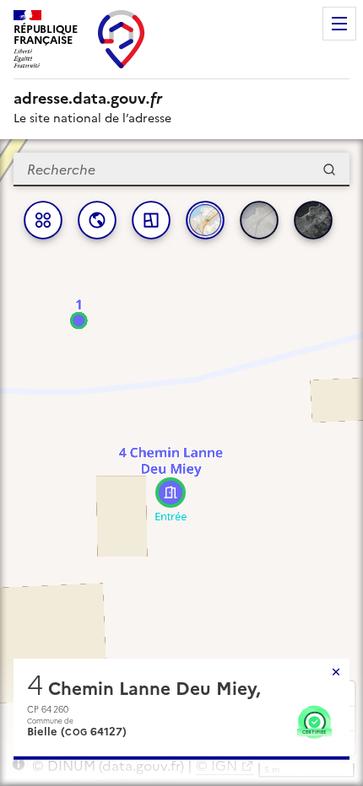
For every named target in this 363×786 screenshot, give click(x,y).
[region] (181, 462)
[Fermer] (335, 672)
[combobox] (181, 169)
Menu (339, 23)
